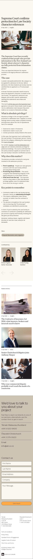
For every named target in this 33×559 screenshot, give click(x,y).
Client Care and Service (7, 543)
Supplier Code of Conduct (8, 540)
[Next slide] (11, 273)
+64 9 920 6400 (9, 429)
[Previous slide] (3, 273)
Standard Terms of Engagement (10, 537)
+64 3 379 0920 (8, 437)
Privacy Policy (4, 534)
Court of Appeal (8, 142)
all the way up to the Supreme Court (19, 104)
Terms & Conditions (6, 532)
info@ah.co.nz (7, 446)
